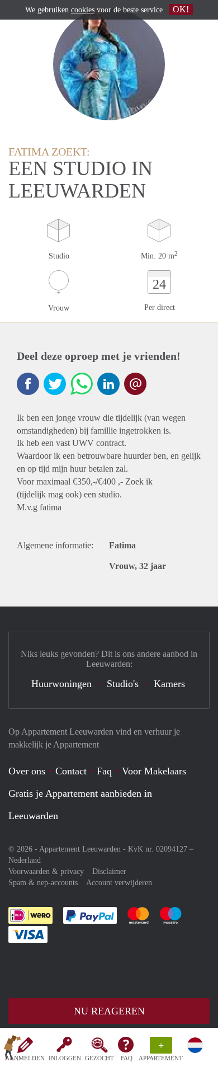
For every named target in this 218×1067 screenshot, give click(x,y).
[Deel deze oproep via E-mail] (135, 384)
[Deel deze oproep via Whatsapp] (81, 384)
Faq (104, 771)
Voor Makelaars (154, 771)
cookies (82, 10)
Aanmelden (25, 1058)
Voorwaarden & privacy (46, 871)
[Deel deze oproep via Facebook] (28, 384)
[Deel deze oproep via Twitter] (55, 384)
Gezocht (99, 1058)
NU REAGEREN (109, 1011)
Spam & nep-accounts (43, 882)
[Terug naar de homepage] (12, 1050)
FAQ (126, 1058)
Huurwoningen (61, 683)
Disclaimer (109, 871)
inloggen (65, 1058)
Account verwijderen (119, 882)
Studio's (123, 683)
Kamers (169, 683)
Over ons (26, 771)
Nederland (24, 860)
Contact (71, 771)
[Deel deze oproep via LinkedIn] (108, 384)
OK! (181, 9)
